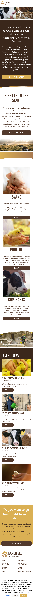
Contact (4, 568)
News (3, 571)
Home (3, 560)
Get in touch (16, 543)
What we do (21, 560)
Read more (16, 218)
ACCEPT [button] (23, 595)
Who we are (5, 564)
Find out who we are (16, 77)
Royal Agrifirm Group (24, 571)
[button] (30, 3)
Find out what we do (16, 132)
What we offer (22, 564)
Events (20, 568)
